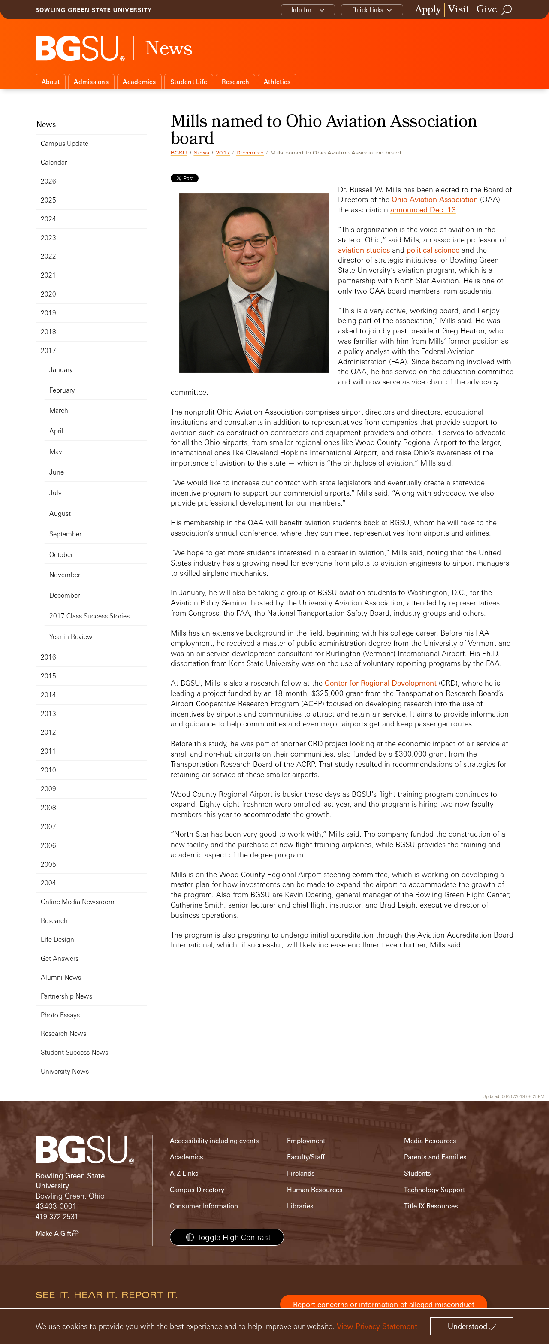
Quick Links (367, 9)
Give (487, 10)
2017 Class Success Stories (89, 616)
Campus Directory (197, 1190)
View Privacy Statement (377, 1326)
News (201, 153)
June (56, 472)
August (60, 513)
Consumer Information (204, 1206)
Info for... (303, 9)
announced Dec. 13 (423, 209)
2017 (223, 153)
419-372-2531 (57, 1217)
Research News (63, 1033)
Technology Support (434, 1190)
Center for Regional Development (381, 682)
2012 (48, 732)
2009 (48, 789)
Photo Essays (60, 1015)
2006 (48, 846)
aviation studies (364, 249)
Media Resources (430, 1141)
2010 (48, 770)
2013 (48, 714)
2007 (48, 827)
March (58, 410)
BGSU (179, 153)
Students (417, 1173)
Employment (306, 1141)
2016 (48, 657)
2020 (48, 294)
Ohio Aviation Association (435, 199)
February (62, 390)
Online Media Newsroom (78, 902)
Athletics (277, 81)
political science (433, 249)
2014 (48, 695)
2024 (48, 219)
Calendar (54, 162)
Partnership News (66, 996)
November (64, 575)
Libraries (300, 1206)
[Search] (507, 10)
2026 (48, 181)
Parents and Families (435, 1157)
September (65, 534)
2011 (48, 751)
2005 (48, 864)
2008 (48, 808)
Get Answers (59, 958)
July (55, 493)
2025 (48, 200)
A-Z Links (184, 1173)
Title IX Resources (431, 1206)
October (61, 555)
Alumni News (61, 977)
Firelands (301, 1173)
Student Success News (74, 1052)
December (250, 153)
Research (236, 81)
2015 (48, 676)
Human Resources (315, 1190)
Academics (139, 81)
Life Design (57, 939)
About (51, 81)
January (61, 370)
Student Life (188, 81)
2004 (48, 883)
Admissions (91, 81)
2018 (48, 332)
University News (65, 1071)
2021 (48, 275)
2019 (48, 313)
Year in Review (71, 637)
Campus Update (64, 143)
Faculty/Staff (306, 1157)
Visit (458, 10)
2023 (48, 238)
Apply (428, 10)
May (55, 452)
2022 (48, 256)
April (56, 431)
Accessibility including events (214, 1141)
